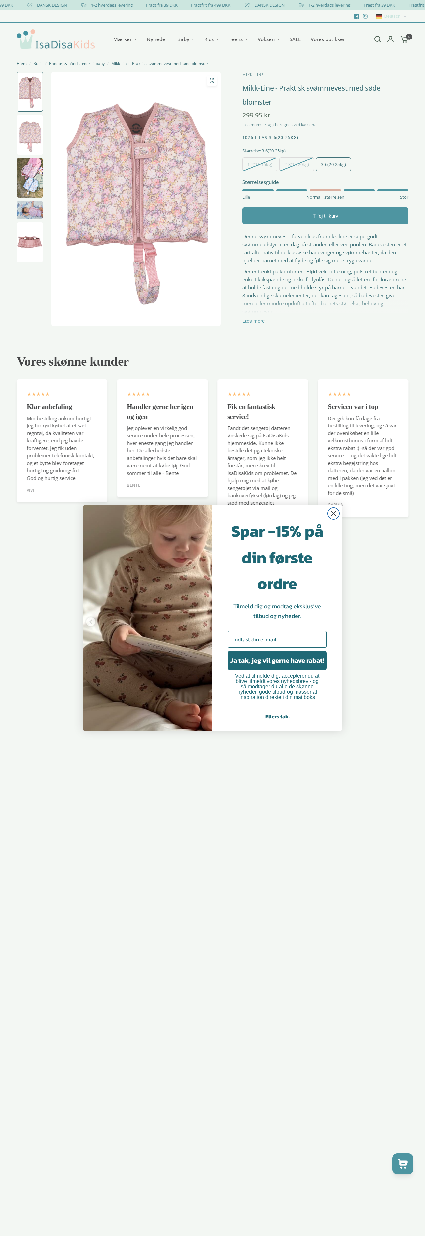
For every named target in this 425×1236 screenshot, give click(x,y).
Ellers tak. (277, 716)
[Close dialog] (333, 513)
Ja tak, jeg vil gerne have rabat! (277, 660)
